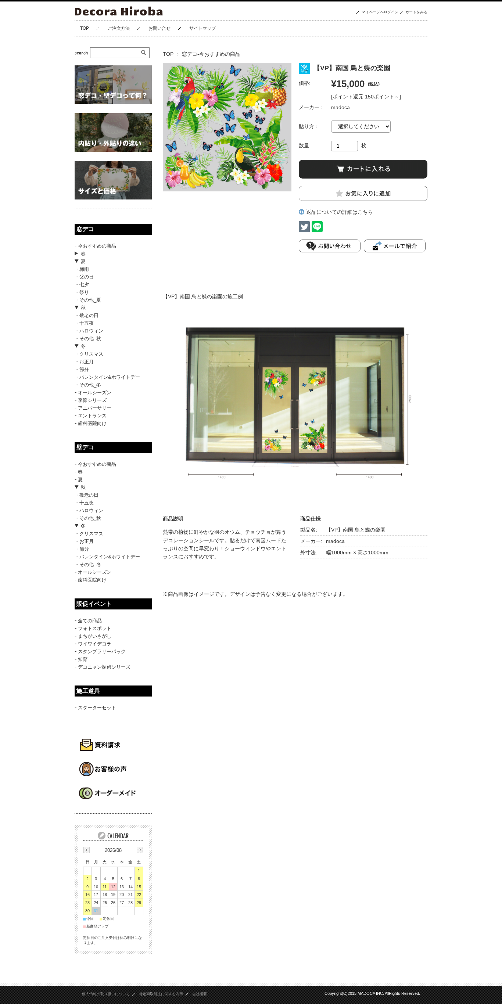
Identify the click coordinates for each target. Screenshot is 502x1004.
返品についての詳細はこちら (339, 212)
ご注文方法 (119, 28)
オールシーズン (94, 392)
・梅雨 (82, 269)
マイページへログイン (380, 12)
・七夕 (82, 284)
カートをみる (416, 12)
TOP (84, 28)
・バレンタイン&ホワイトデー (107, 377)
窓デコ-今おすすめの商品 (211, 54)
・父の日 (84, 277)
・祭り (82, 292)
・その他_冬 (88, 385)
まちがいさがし (94, 636)
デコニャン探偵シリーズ (104, 667)
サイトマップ (202, 28)
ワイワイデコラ (94, 644)
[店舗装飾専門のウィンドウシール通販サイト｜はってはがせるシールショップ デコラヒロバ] (119, 15)
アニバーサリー (94, 408)
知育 (82, 659)
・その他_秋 (88, 338)
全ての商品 (90, 620)
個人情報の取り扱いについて (106, 994)
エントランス (92, 415)
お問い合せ (159, 28)
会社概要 (199, 994)
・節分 (82, 369)
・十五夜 (84, 323)
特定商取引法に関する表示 (161, 994)
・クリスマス (89, 354)
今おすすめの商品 (97, 246)
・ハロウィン (89, 331)
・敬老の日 (86, 315)
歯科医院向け (92, 423)
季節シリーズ (92, 400)
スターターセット (97, 707)
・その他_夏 (88, 300)
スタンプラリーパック (102, 651)
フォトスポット (94, 628)
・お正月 (84, 361)
